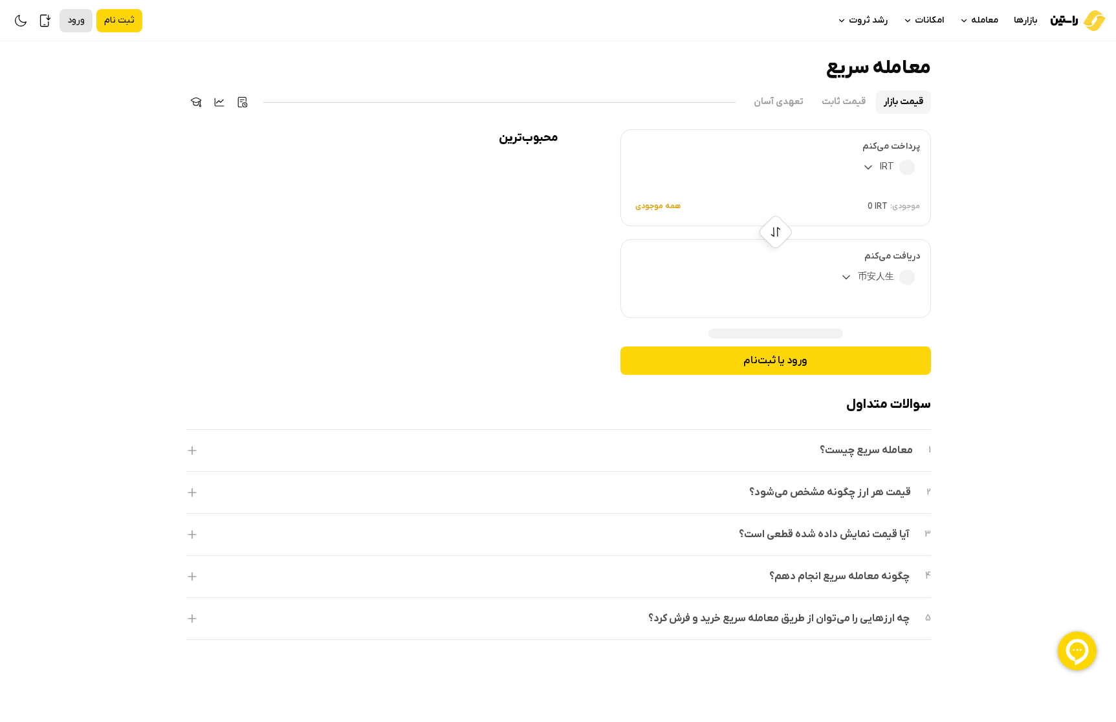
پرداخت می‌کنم (891, 146)
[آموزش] (196, 102)
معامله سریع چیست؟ (866, 450)
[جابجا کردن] (775, 232)
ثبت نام (119, 20)
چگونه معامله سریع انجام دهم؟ (839, 576)
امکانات (929, 20)
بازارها (1026, 20)
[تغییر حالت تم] (20, 20)
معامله (984, 20)
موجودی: (905, 206)
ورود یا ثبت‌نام (775, 360)
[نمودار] (219, 102)
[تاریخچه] (242, 102)
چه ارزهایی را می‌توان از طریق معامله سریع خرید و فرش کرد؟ (779, 618)
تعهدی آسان (779, 102)
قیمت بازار (903, 102)
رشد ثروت (868, 20)
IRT (887, 167)
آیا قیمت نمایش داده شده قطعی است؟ (824, 534)
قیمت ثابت (844, 102)
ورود (76, 20)
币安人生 (876, 277)
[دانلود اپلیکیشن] (45, 20)
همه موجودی (658, 206)
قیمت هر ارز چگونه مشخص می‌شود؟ (830, 492)
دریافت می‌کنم (892, 256)
